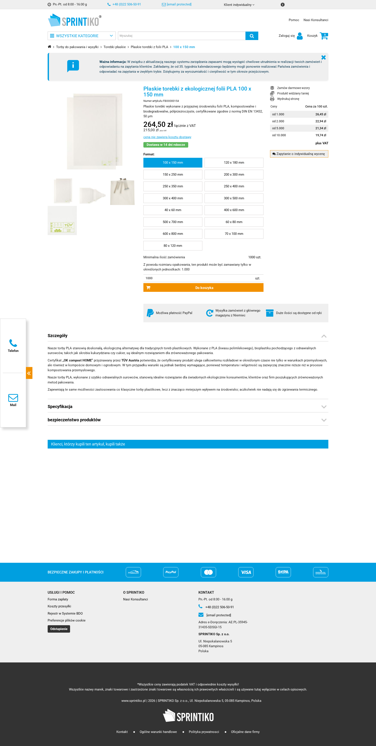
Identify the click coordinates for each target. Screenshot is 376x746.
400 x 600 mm (234, 210)
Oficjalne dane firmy (245, 732)
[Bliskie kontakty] (29, 373)
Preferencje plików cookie (67, 620)
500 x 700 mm (173, 222)
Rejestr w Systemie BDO (65, 613)
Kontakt (122, 732)
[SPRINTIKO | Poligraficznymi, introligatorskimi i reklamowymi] (73, 20)
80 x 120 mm (173, 246)
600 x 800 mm (173, 234)
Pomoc (294, 20)
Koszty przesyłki (59, 606)
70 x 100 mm (234, 234)
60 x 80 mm (234, 222)
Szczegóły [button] (57, 335)
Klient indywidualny (238, 5)
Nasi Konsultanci (316, 20)
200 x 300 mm (234, 174)
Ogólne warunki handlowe (158, 732)
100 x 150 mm (173, 163)
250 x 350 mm (173, 186)
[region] (188, 502)
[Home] (49, 46)
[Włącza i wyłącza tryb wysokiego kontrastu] (283, 4)
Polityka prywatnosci (204, 732)
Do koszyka (204, 288)
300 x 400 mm (173, 198)
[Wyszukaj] (251, 36)
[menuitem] (172, 163)
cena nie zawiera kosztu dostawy (167, 137)
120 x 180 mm (234, 163)
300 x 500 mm (234, 198)
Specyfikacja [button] (60, 406)
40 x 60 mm (172, 210)
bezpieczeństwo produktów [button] (74, 419)
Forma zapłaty (58, 599)
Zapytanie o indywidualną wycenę (300, 154)
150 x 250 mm (173, 174)
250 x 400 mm (234, 186)
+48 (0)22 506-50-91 (126, 4)
